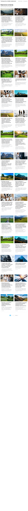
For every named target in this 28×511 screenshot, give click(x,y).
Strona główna (25, 1)
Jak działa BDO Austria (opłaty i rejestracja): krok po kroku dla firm (20, 79)
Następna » (16, 315)
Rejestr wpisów (20, 1)
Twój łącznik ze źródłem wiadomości (8, 1)
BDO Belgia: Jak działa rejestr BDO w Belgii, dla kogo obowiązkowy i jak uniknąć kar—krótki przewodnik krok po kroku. (6, 80)
